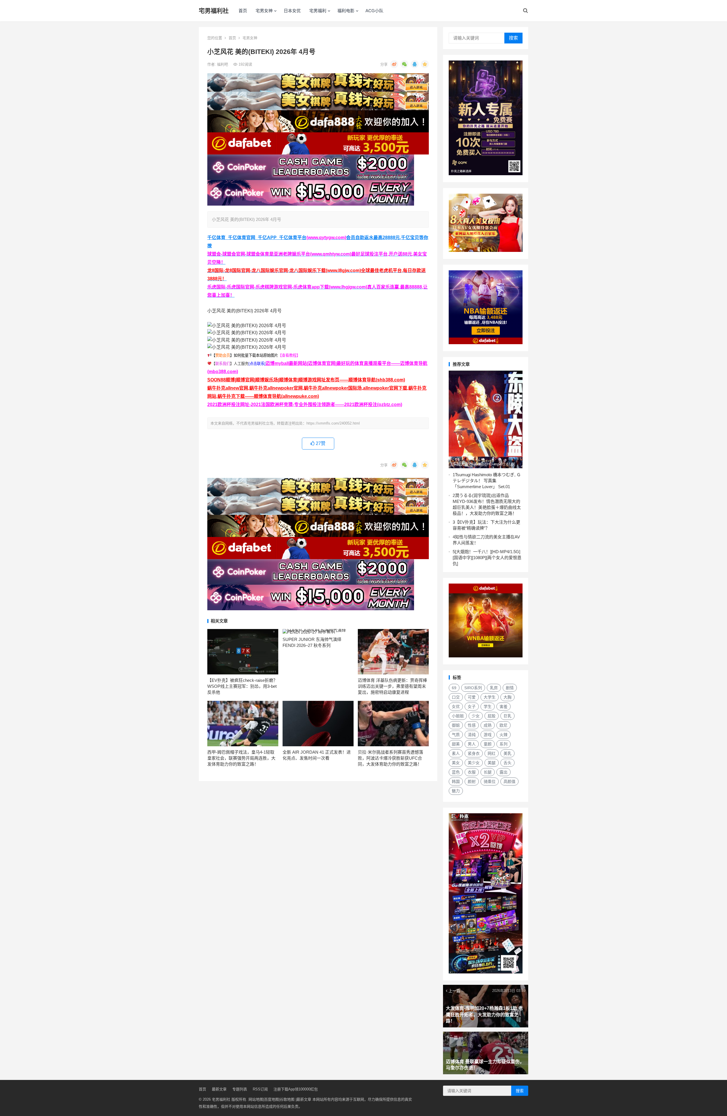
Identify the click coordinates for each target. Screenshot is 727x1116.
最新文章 (219, 1089)
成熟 (488, 725)
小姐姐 (458, 716)
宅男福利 (317, 10)
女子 (472, 706)
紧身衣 (474, 753)
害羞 (503, 706)
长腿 (488, 772)
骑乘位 (490, 781)
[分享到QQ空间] (425, 64)
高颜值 (509, 781)
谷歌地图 (287, 1099)
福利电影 (345, 10)
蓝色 (456, 772)
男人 (472, 744)
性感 (472, 725)
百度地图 (271, 1099)
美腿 (492, 762)
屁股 (492, 716)
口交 (456, 697)
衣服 (472, 772)
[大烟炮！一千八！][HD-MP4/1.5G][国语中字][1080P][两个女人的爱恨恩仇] (487, 557)
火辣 (503, 734)
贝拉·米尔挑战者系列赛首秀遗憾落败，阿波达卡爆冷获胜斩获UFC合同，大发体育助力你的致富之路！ (390, 758)
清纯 (472, 734)
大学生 (490, 697)
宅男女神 (264, 10)
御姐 (456, 725)
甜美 (456, 744)
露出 (503, 772)
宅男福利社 (214, 10)
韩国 (456, 781)
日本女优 (292, 10)
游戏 (488, 734)
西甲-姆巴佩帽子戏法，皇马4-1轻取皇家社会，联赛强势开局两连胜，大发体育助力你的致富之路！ (241, 758)
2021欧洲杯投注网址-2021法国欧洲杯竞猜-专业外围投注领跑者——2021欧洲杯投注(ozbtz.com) (304, 404)
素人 (456, 753)
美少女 (474, 762)
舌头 (507, 762)
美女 (456, 762)
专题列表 (239, 1089)
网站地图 (255, 1099)
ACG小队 (374, 10)
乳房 (494, 688)
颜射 (472, 781)
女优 (456, 706)
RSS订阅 (260, 1089)
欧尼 (503, 725)
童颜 (488, 744)
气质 (456, 734)
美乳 (507, 753)
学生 (488, 706)
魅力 (456, 791)
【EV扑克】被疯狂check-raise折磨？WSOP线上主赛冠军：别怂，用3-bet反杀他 (242, 686)
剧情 (510, 688)
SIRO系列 (473, 688)
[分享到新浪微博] (394, 64)
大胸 (507, 697)
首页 (243, 10)
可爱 (472, 697)
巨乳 (507, 716)
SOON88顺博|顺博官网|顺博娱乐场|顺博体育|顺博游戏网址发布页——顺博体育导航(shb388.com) (306, 379)
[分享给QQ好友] (415, 64)
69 (454, 688)
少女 (476, 716)
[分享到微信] (404, 64)
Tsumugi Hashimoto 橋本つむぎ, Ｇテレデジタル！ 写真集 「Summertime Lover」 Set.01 (487, 480)
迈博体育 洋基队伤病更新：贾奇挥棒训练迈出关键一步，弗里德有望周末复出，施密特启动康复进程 (392, 686)
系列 (503, 744)
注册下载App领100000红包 (295, 1089)
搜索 (513, 37)
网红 (492, 753)
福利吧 (223, 64)
